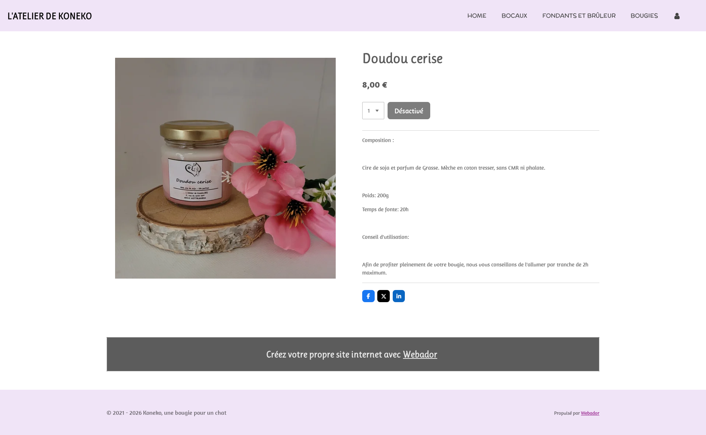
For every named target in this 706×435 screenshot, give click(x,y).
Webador (420, 354)
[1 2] (373, 110)
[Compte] (677, 16)
